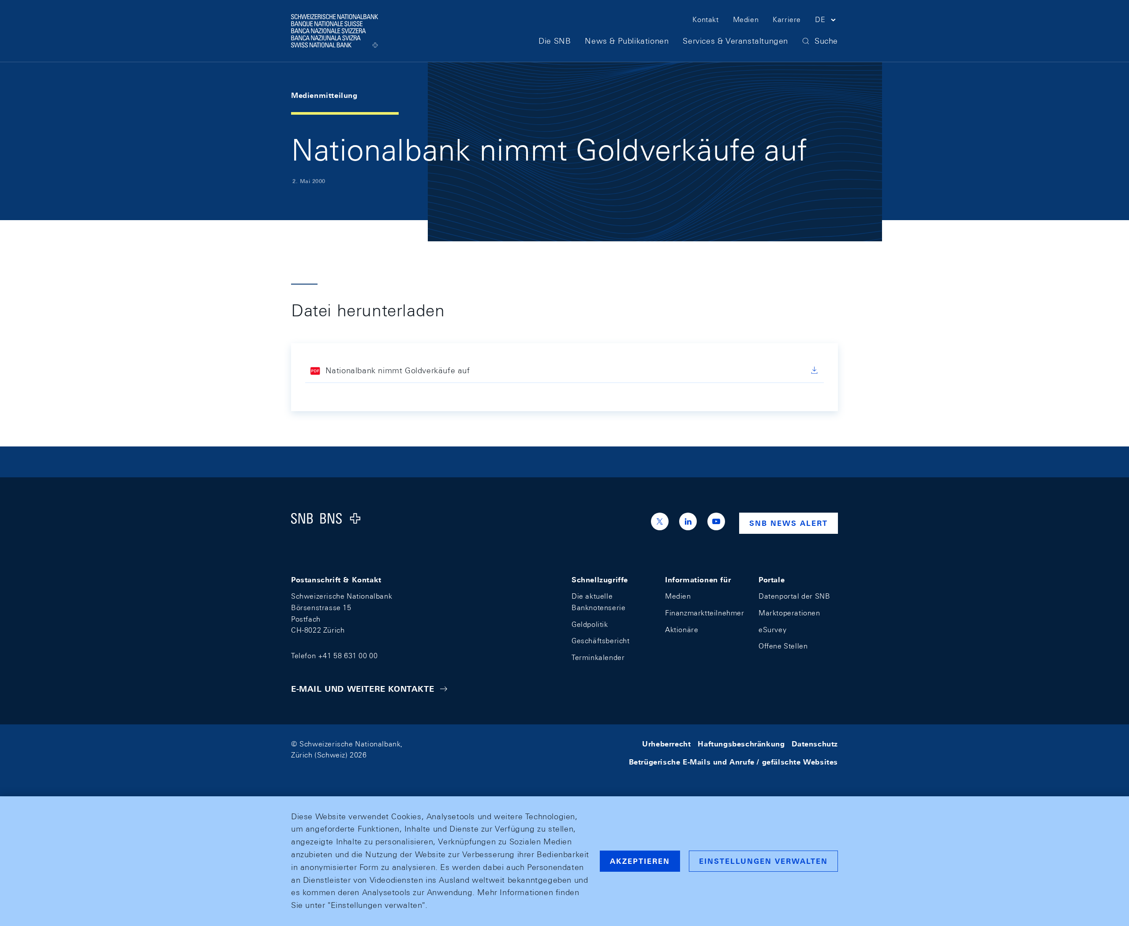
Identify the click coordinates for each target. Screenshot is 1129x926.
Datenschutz (815, 744)
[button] (826, 21)
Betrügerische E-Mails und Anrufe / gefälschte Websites (733, 762)
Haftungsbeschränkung (741, 744)
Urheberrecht (666, 744)
